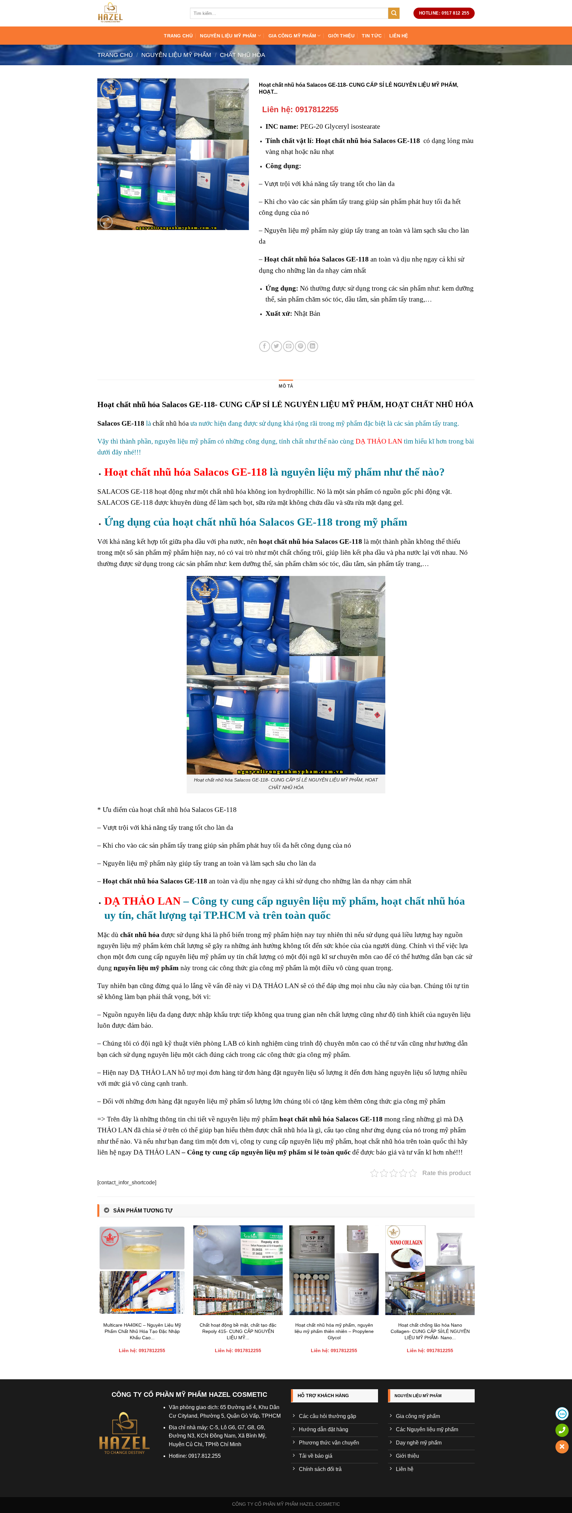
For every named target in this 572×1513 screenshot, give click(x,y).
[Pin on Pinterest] (300, 346)
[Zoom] (106, 221)
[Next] (474, 1297)
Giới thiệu (341, 35)
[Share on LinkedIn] (312, 346)
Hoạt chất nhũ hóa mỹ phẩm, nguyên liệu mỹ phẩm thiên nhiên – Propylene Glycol (334, 1331)
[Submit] (394, 13)
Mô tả (286, 386)
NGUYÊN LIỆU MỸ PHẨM (228, 35)
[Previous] (98, 1297)
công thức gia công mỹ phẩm (259, 967)
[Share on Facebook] (264, 346)
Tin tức (372, 35)
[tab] (286, 386)
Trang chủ (178, 35)
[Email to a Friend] (288, 346)
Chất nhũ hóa (242, 54)
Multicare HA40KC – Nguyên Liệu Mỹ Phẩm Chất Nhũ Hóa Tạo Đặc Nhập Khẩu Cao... (142, 1331)
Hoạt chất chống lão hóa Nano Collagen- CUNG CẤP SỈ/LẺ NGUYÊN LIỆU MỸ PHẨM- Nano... (430, 1331)
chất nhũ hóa (171, 423)
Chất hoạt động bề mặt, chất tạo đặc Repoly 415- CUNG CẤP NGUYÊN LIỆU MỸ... (238, 1331)
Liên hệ (398, 35)
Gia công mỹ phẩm (292, 35)
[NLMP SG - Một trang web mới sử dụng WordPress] (138, 13)
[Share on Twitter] (276, 346)
